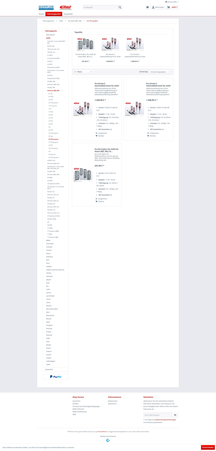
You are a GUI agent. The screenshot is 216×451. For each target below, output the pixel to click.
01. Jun (50, 94)
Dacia (48, 253)
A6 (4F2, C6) (51, 204)
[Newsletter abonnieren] (175, 415)
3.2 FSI (50, 124)
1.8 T (50, 109)
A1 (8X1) (50, 55)
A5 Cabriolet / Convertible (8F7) (55, 188)
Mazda (48, 306)
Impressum (112, 404)
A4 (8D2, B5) (51, 81)
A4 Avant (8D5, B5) (53, 84)
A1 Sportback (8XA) (53, 58)
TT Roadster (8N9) (53, 231)
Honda (48, 273)
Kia (47, 286)
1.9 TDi (50, 112)
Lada (48, 289)
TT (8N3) (50, 228)
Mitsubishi (50, 315)
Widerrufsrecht (78, 409)
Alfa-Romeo (50, 35)
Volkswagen (50, 361)
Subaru (49, 351)
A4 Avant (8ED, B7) (53, 163)
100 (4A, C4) (51, 52)
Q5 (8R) (49, 225)
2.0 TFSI (50, 97)
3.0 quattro (52, 154)
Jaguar (48, 279)
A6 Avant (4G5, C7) (53, 213)
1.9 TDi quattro (53, 142)
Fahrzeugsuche (51, 31)
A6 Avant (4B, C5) (52, 201)
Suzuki (48, 355)
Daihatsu (49, 257)
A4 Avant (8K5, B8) (53, 174)
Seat (48, 341)
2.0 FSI (50, 145)
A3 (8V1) (50, 75)
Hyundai (49, 276)
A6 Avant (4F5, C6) (53, 207)
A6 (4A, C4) (50, 192)
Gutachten (49, 369)
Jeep (48, 283)
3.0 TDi (50, 115)
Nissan (48, 319)
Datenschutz (112, 401)
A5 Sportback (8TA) (53, 184)
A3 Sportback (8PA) (53, 67)
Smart (48, 348)
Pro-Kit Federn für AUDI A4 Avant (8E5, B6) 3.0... (85, 55)
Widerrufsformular (80, 412)
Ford (48, 263)
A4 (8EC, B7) (51, 160)
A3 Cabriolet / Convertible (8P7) (55, 71)
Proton (48, 332)
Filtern (79, 72)
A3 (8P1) (50, 64)
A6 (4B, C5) (50, 198)
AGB (74, 414)
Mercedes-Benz (52, 309)
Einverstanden (208, 447)
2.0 (49, 151)
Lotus (48, 302)
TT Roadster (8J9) (52, 237)
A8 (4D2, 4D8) (51, 219)
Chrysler (49, 247)
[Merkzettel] (147, 7)
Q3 (48, 222)
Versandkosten (102, 432)
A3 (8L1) (50, 61)
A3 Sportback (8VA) (53, 78)
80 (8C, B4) (50, 46)
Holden (49, 266)
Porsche (49, 328)
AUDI (48, 38)
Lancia (48, 293)
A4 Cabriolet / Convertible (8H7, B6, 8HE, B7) (55, 167)
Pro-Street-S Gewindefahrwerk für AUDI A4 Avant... (110, 55)
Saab (48, 338)
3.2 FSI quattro (53, 148)
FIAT (47, 260)
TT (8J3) (49, 234)
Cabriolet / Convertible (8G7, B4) (56, 42)
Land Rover (50, 296)
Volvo (48, 364)
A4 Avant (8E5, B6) (53, 91)
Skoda (48, 345)
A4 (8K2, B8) (51, 171)
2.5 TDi (50, 100)
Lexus (48, 299)
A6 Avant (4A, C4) (52, 195)
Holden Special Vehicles (55, 270)
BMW (48, 240)
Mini (48, 312)
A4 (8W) (49, 178)
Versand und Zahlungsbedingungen (86, 406)
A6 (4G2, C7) (51, 210)
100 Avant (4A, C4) (53, 49)
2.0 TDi (50, 121)
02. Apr (50, 136)
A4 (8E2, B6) (51, 87)
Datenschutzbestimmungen (165, 420)
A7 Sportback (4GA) (53, 216)
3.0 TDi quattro (53, 139)
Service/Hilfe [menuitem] (172, 2)
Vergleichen (102, 133)
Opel (48, 322)
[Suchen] (120, 7)
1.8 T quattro (52, 106)
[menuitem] (102, 7)
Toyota (48, 358)
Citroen (49, 250)
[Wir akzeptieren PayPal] (55, 376)
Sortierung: (143, 72)
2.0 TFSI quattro (53, 157)
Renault (49, 335)
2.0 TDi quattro (53, 133)
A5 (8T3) (50, 181)
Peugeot (49, 325)
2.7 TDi (50, 118)
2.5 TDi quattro (53, 103)
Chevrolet (49, 244)
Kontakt (75, 404)
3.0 (49, 127)
